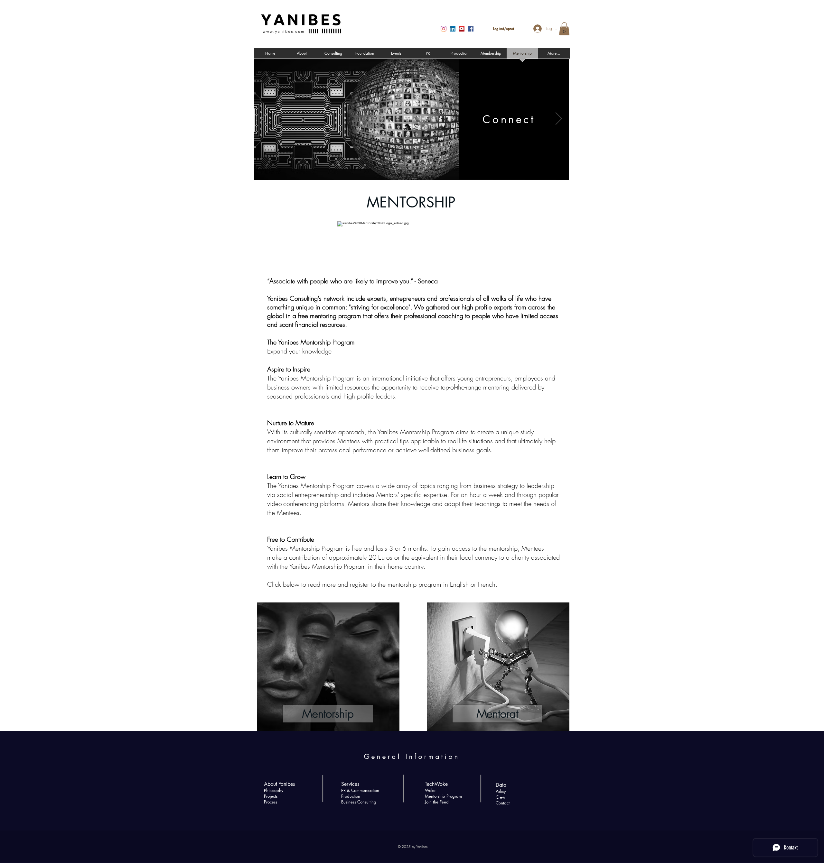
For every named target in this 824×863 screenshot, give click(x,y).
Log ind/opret (503, 28)
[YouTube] (461, 29)
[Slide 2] (411, 171)
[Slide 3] (419, 171)
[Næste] (559, 119)
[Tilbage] (264, 119)
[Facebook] (470, 29)
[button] (564, 28)
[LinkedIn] (452, 29)
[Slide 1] (403, 171)
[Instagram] (443, 29)
